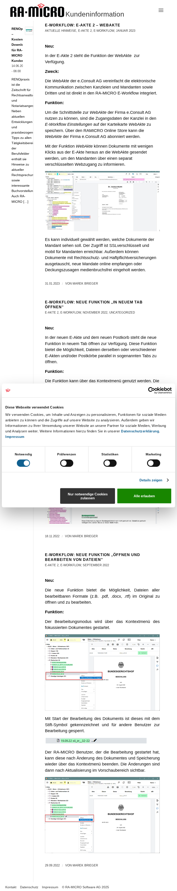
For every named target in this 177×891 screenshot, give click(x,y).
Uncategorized (122, 312)
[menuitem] (161, 10)
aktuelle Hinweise (60, 30)
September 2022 (96, 565)
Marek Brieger (85, 283)
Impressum (14, 436)
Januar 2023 (125, 30)
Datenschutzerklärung (140, 431)
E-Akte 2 (85, 30)
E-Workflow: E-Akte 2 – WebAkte (82, 25)
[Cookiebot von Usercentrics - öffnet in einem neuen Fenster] (151, 390)
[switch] (66, 463)
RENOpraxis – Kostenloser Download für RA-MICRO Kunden (21, 45)
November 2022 (95, 312)
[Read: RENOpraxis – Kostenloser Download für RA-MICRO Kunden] (29, 31)
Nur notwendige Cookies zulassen (88, 496)
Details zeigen (150, 480)
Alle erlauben (144, 496)
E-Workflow (104, 30)
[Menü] (161, 10)
